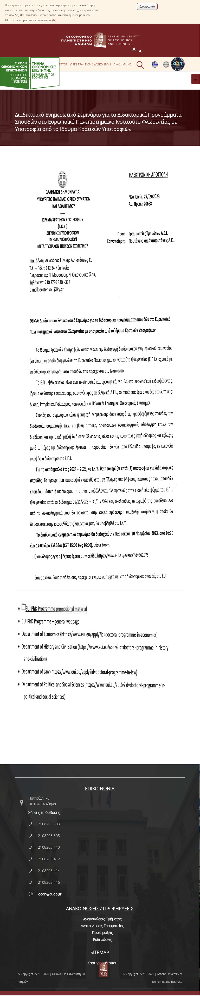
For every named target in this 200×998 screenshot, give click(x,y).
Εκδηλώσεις (102, 939)
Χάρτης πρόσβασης (44, 812)
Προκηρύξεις (102, 932)
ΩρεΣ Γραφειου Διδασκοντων (90, 64)
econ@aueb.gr (49, 894)
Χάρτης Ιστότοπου (102, 962)
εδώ (54, 20)
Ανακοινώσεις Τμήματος (102, 918)
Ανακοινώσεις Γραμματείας (102, 925)
